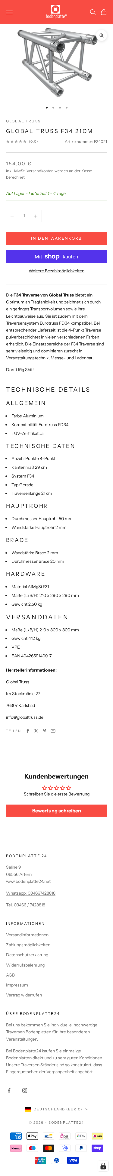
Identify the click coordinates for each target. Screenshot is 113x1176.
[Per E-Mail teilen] (53, 730)
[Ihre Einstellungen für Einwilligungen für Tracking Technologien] (103, 1166)
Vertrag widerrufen (24, 995)
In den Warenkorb (56, 238)
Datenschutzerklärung (27, 954)
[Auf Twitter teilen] (36, 730)
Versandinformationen (27, 935)
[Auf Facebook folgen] (9, 1090)
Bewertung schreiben (56, 811)
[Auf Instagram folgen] (25, 1090)
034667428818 (41, 893)
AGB (10, 975)
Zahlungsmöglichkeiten (28, 945)
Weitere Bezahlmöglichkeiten (56, 271)
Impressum (17, 985)
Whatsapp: (17, 893)
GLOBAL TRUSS (23, 121)
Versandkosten (40, 170)
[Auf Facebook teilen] (27, 730)
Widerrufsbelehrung (25, 965)
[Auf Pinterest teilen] (44, 730)
